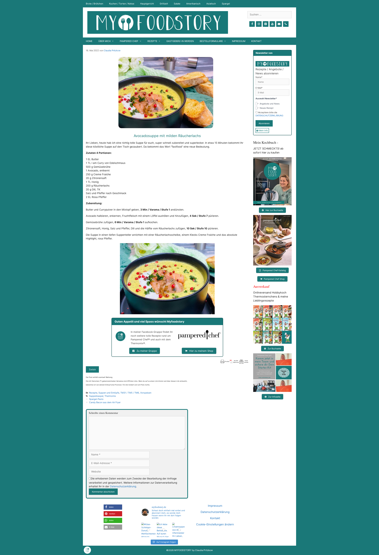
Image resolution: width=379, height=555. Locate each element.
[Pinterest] (265, 24)
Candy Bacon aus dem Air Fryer (105, 402)
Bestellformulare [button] (211, 41)
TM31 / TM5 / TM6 (129, 392)
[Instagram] (259, 24)
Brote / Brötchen (94, 3)
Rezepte (93, 392)
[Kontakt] (279, 24)
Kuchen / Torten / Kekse (121, 3)
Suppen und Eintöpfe (108, 392)
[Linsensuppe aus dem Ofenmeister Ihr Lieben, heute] (179, 530)
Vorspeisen (145, 392)
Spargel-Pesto (96, 399)
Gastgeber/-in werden (180, 41)
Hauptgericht (147, 3)
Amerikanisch (193, 3)
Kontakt (256, 41)
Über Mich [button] (104, 41)
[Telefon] (286, 24)
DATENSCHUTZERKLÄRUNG (269, 115)
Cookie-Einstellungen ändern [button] (215, 524)
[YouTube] (272, 24)
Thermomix (110, 396)
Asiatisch (211, 3)
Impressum (238, 41)
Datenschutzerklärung (123, 486)
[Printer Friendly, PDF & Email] (234, 361)
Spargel (226, 3)
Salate (177, 3)
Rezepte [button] (152, 41)
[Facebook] (252, 24)
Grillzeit (164, 3)
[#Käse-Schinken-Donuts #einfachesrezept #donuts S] (148, 530)
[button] (113, 507)
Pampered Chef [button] (129, 41)
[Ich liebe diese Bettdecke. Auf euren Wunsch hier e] (164, 530)
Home (89, 41)
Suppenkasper (96, 396)
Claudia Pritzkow (112, 50)
